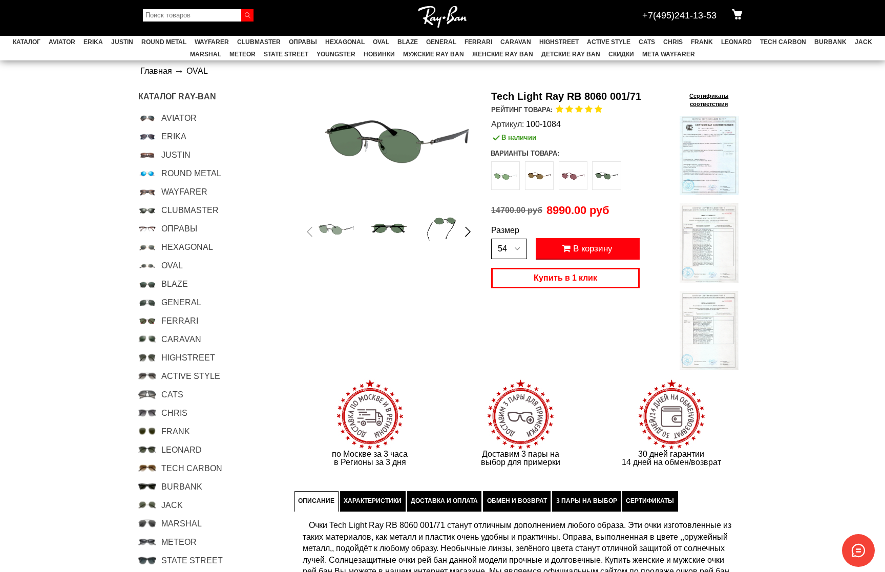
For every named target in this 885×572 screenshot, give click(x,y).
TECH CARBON (783, 42)
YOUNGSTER (336, 54)
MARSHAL (205, 54)
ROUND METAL (163, 42)
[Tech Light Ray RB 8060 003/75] (573, 175)
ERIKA (93, 42)
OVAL (381, 42)
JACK (863, 42)
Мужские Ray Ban (433, 54)
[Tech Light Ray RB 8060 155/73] (539, 175)
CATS (647, 42)
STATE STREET (286, 54)
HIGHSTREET (559, 42)
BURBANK (830, 42)
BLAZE (407, 42)
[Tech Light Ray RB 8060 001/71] (336, 229)
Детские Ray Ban (570, 54)
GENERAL (441, 42)
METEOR (242, 54)
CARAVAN (515, 42)
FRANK (702, 42)
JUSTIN (122, 42)
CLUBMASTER (259, 42)
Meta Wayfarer (668, 54)
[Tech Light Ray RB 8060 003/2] (505, 175)
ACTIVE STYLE (608, 42)
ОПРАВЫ (303, 42)
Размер (505, 230)
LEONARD (736, 42)
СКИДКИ (621, 54)
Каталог (26, 42)
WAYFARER (212, 42)
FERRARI (478, 42)
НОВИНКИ (379, 54)
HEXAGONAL (345, 42)
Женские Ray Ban (502, 54)
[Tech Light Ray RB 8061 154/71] (606, 175)
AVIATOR (62, 42)
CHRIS (673, 42)
